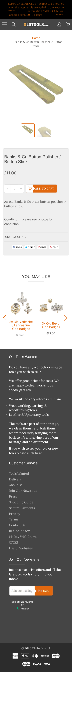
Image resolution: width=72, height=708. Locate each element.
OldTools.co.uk (41, 648)
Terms (13, 519)
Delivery (15, 479)
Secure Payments (22, 508)
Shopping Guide (21, 502)
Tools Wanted (19, 473)
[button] (5, 318)
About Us (15, 485)
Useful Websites (21, 548)
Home (36, 38)
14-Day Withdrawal (23, 537)
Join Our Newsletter (24, 491)
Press (13, 496)
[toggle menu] (4, 24)
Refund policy (19, 531)
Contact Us (17, 525)
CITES (13, 542)
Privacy (14, 514)
